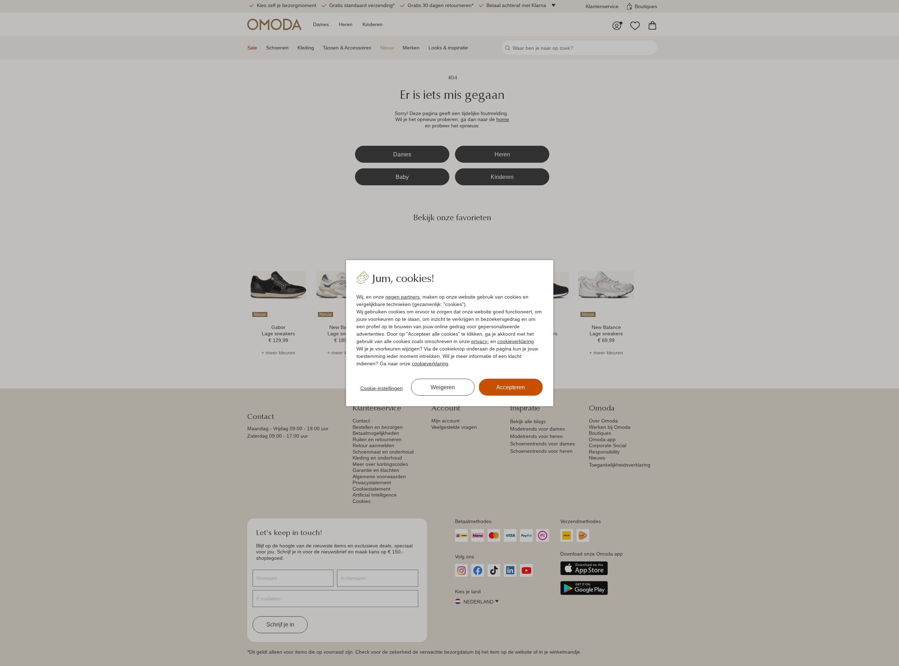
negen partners (402, 297)
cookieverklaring (515, 341)
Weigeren (443, 387)
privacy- (480, 341)
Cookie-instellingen (381, 388)
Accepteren (510, 387)
